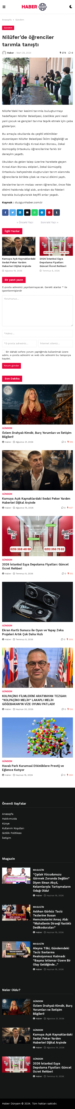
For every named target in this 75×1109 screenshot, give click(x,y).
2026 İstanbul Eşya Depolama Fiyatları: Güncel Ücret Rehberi (53, 262)
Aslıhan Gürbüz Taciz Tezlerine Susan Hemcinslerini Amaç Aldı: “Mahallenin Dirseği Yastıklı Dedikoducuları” (52, 919)
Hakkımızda (9, 818)
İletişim (6, 838)
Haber (10, 52)
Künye (6, 823)
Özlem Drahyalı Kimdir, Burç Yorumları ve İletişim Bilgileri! (37, 435)
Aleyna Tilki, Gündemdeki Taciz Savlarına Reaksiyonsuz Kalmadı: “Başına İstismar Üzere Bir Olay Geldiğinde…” (52, 956)
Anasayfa (7, 20)
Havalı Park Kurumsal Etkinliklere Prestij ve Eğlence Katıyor (33, 768)
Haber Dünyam (11, 1103)
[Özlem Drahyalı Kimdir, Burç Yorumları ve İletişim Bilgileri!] (37, 404)
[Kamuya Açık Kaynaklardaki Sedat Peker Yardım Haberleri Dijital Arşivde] (18, 246)
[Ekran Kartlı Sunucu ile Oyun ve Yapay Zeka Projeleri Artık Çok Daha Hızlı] (37, 602)
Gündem (19, 20)
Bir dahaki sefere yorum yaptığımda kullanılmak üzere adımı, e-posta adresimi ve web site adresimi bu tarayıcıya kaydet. (36, 355)
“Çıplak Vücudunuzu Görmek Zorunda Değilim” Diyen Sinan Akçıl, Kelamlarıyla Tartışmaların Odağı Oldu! (52, 882)
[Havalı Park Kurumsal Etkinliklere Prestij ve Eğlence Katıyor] (37, 737)
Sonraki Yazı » (49, 222)
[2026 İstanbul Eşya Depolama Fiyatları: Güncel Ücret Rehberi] (56, 246)
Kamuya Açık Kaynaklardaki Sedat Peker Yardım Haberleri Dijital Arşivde (18, 262)
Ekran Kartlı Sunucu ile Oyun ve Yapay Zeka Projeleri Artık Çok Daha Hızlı (33, 632)
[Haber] (4, 53)
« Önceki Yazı (25, 222)
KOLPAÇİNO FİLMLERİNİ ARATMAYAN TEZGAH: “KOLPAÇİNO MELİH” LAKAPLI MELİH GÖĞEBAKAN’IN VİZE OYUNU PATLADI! (34, 700)
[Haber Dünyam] (37, 7)
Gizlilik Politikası (12, 833)
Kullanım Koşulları (13, 828)
